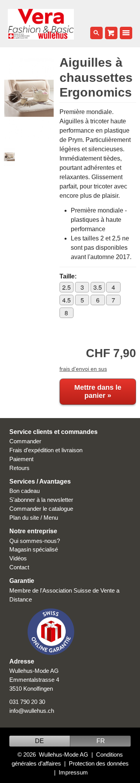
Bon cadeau (24, 490)
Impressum (73, 772)
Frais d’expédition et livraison (45, 450)
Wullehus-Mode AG (63, 754)
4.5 (66, 300)
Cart (111, 33)
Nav (126, 33)
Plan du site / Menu (33, 517)
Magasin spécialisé (33, 549)
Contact (19, 567)
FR (100, 741)
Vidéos (18, 558)
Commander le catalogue (41, 508)
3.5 (97, 287)
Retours (19, 468)
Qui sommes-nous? (34, 541)
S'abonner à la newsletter (41, 499)
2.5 (66, 287)
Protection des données (99, 763)
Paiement (21, 459)
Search (96, 33)
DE (39, 741)
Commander (25, 441)
